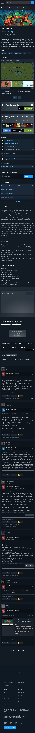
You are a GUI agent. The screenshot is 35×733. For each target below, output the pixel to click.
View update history (7, 193)
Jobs (19, 676)
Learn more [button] (28, 176)
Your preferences (16, 324)
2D (25, 53)
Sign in (3, 91)
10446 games (9, 483)
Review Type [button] (5, 343)
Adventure (18, 53)
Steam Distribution (9, 682)
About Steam (7, 673)
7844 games (9, 607)
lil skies (8, 442)
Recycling (21, 682)
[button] (4, 8)
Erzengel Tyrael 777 (11, 368)
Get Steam (21, 692)
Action (4, 53)
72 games (8, 582)
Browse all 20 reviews (17, 650)
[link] (18, 130)
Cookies (6, 702)
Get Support (21, 699)
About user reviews (6, 324)
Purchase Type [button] (17, 343)
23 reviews (8, 405)
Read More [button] (29, 515)
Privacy (6, 692)
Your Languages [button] (11, 355)
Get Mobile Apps (10, 727)
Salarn (7, 605)
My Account (21, 702)
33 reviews (15, 444)
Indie (10, 53)
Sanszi (7, 404)
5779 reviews (17, 607)
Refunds (6, 705)
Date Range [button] (5, 347)
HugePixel (10, 31)
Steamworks (7, 679)
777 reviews (8, 370)
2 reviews (15, 582)
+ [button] (29, 53)
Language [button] (28, 343)
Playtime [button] (14, 347)
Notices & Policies (9, 699)
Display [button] (23, 347)
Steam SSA (7, 676)
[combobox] (18, 2)
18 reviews (16, 534)
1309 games (9, 534)
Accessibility (7, 695)
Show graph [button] (28, 350)
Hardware (21, 679)
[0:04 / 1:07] (17, 71)
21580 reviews (18, 483)
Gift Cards (6, 685)
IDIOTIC (8, 580)
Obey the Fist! (10, 481)
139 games (8, 444)
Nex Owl (8, 532)
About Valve (21, 673)
